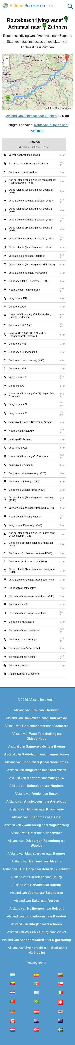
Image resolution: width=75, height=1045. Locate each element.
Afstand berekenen (42, 699)
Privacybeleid (36, 963)
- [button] (6, 63)
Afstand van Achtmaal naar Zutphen (31, 116)
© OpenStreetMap (62, 108)
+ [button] (6, 58)
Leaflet (47, 108)
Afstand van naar (36, 710)
